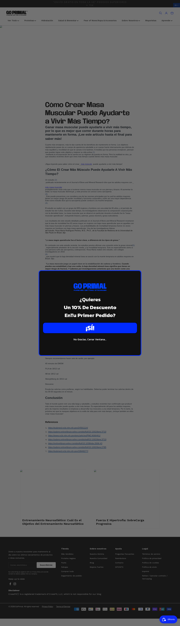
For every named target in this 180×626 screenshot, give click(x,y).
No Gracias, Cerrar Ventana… (90, 339)
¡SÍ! (90, 328)
